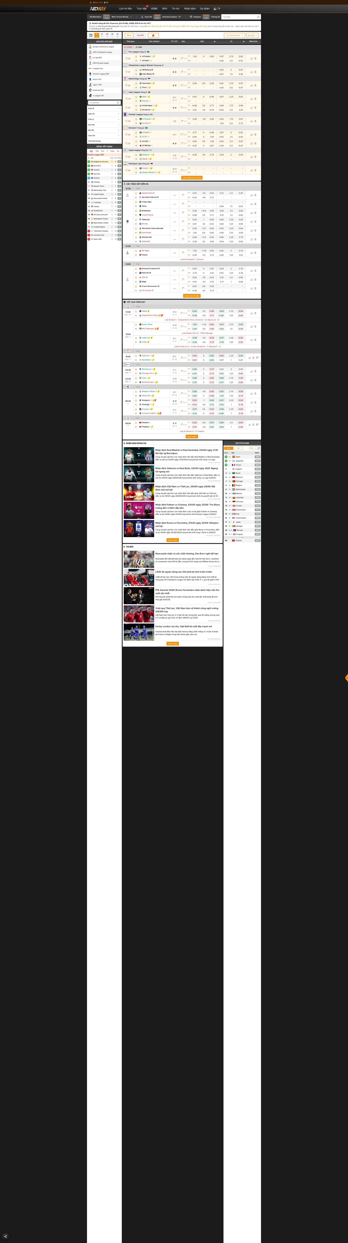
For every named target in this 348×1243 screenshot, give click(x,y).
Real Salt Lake (147, 382)
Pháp (112, 151)
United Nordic (148, 215)
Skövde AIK (147, 237)
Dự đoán (204, 8)
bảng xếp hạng (200, 26)
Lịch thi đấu (125, 8)
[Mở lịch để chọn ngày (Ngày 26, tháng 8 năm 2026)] (91, 35)
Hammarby (146, 232)
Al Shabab (146, 119)
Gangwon (146, 400)
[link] (128, 195)
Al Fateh (145, 60)
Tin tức (176, 8)
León (144, 378)
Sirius (144, 206)
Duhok (145, 101)
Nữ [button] (238, 448)
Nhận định (190, 8)
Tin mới (129, 547)
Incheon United (148, 413)
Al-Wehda (146, 145)
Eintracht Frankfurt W (151, 268)
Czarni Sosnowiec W (150, 286)
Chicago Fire (147, 373)
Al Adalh (145, 132)
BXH (164, 8)
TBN (97, 151)
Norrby (145, 224)
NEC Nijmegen (148, 328)
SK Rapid (145, 250)
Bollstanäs (146, 211)
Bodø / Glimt (147, 324)
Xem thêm (191, 436)
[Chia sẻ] (5, 1236)
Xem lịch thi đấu (192, 296)
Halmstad (146, 241)
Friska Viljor (147, 202)
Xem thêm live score (192, 178)
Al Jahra (145, 123)
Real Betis (146, 360)
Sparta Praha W (148, 193)
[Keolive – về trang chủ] (101, 8)
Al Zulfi (145, 141)
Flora (144, 87)
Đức (102, 151)
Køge (144, 281)
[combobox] (234, 35)
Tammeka (146, 83)
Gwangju (145, 404)
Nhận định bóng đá (136, 443)
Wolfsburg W (147, 70)
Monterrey (146, 369)
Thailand (145, 427)
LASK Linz (146, 338)
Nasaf (144, 159)
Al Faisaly (146, 56)
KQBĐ (154, 8)
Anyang (145, 409)
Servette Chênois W (150, 197)
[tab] (129, 35)
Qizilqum (146, 155)
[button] (259, 16)
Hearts (144, 255)
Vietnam (145, 422)
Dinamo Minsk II (149, 172)
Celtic (144, 342)
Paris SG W (146, 273)
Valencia (145, 356)
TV (218, 8)
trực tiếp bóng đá (154, 26)
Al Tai (144, 136)
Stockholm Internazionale (152, 228)
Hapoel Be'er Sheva (150, 315)
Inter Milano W (148, 74)
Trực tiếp (142, 7)
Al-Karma (146, 110)
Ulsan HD (146, 395)
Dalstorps (146, 219)
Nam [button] (229, 448)
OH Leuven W (147, 290)
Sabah (144, 311)
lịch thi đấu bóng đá (171, 26)
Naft (144, 97)
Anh (91, 151)
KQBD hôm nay (187, 26)
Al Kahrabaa (147, 105)
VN (118, 151)
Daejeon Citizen (148, 391)
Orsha (144, 168)
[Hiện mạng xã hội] (346, 677)
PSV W (144, 277)
